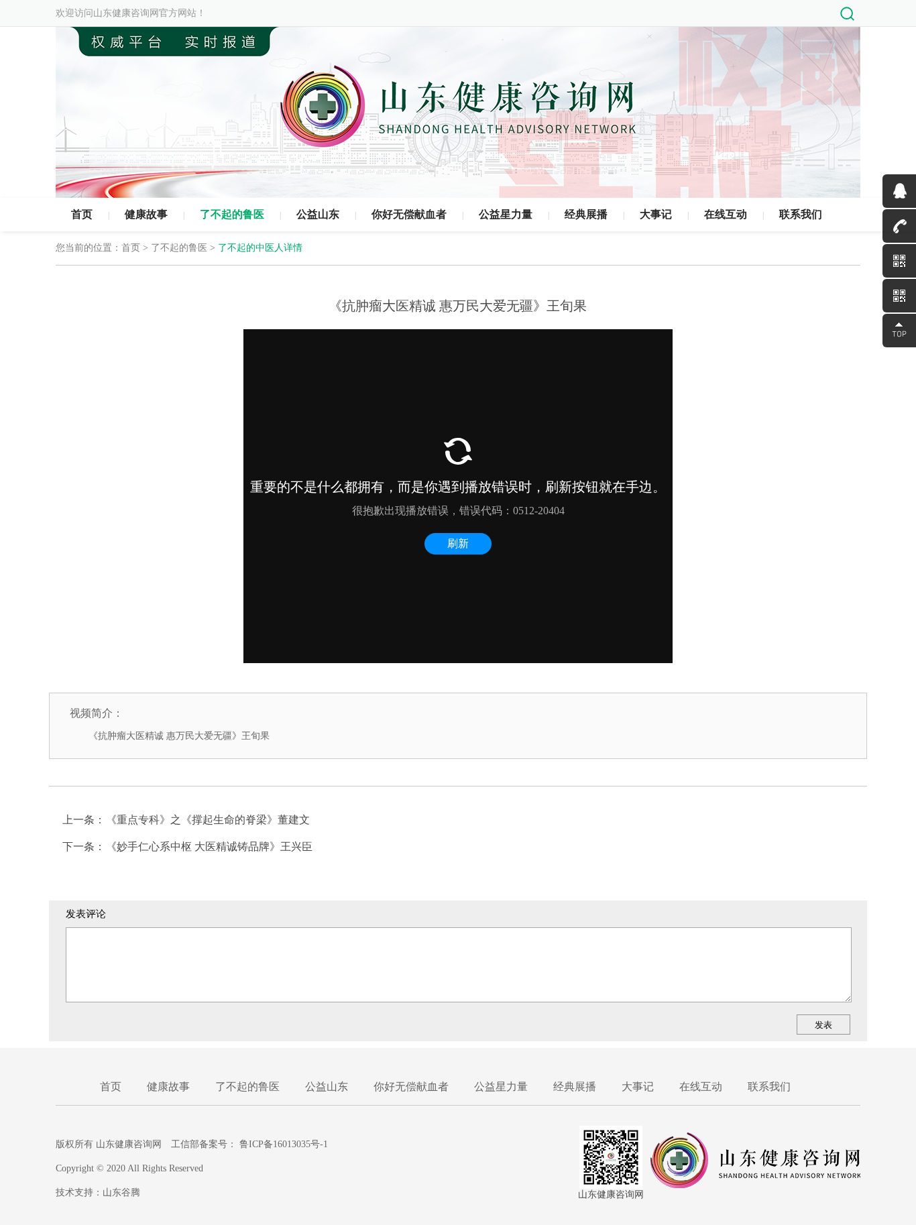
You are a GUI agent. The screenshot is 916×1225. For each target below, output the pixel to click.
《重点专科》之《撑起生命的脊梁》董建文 (208, 819)
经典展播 (586, 214)
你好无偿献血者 (409, 214)
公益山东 (317, 214)
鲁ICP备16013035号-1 (283, 1144)
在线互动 (725, 214)
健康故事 (146, 214)
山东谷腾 (121, 1192)
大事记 (656, 214)
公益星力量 (505, 214)
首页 (82, 214)
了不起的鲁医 (232, 214)
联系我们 (800, 214)
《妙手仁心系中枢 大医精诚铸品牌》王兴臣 (209, 846)
